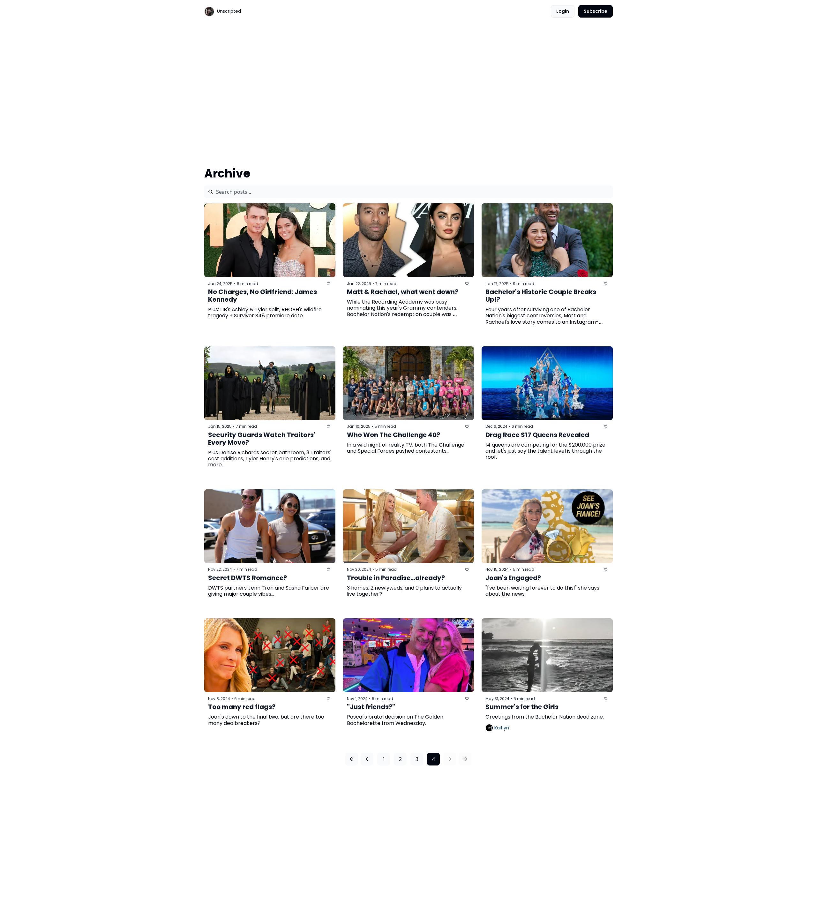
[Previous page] (367, 759)
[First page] (351, 759)
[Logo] (209, 11)
